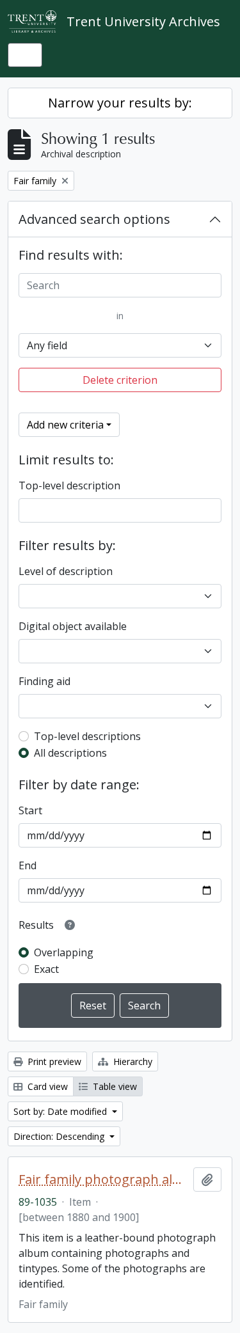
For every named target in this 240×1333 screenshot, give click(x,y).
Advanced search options (94, 219)
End (27, 865)
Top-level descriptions (87, 736)
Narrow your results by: (120, 102)
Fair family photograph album (103, 1179)
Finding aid (44, 681)
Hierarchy (131, 1061)
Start (30, 810)
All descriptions (70, 753)
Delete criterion (120, 380)
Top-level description (69, 485)
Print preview (53, 1061)
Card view (46, 1086)
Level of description (66, 571)
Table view (113, 1086)
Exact (46, 969)
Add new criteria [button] (65, 425)
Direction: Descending (60, 1136)
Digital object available (73, 626)
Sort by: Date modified (61, 1111)
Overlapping (63, 952)
